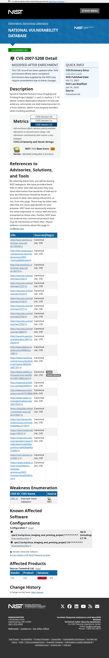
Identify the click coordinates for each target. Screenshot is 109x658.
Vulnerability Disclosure (74, 639)
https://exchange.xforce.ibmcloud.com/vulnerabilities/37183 (21, 422)
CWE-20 (14, 498)
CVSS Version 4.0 (43, 116)
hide (31, 528)
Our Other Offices (41, 628)
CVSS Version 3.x (43, 120)
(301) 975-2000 (15, 624)
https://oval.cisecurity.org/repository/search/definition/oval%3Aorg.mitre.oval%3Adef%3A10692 (21, 444)
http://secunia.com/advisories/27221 (21, 285)
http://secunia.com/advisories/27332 (21, 315)
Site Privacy (14, 639)
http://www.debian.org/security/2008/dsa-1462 (21, 350)
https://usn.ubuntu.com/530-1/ (21, 456)
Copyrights (56, 639)
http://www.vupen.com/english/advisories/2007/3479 (21, 401)
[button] (89, 10)
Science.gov (56, 645)
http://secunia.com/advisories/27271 (21, 307)
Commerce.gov (42, 645)
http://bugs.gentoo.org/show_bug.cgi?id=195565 (21, 243)
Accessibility (26, 639)
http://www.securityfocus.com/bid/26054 (21, 384)
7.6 (52, 149)
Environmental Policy (35, 642)
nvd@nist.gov (17, 228)
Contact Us (26, 628)
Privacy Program (41, 639)
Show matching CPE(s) (20, 538)
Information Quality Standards (79, 642)
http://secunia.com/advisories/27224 (21, 292)
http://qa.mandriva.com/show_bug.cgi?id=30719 (21, 268)
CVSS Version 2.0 (43, 124)
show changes (37, 592)
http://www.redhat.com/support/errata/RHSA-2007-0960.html (21, 375)
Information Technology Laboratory (28, 23)
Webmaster (13, 628)
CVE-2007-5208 (74, 73)
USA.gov (67, 645)
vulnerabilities (20, 50)
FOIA (21, 642)
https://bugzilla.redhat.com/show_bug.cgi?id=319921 (21, 411)
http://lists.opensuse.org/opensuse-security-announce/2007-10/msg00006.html (21, 255)
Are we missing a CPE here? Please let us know (30, 555)
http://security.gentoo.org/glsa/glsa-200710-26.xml (21, 339)
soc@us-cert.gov (93, 626)
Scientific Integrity (55, 642)
